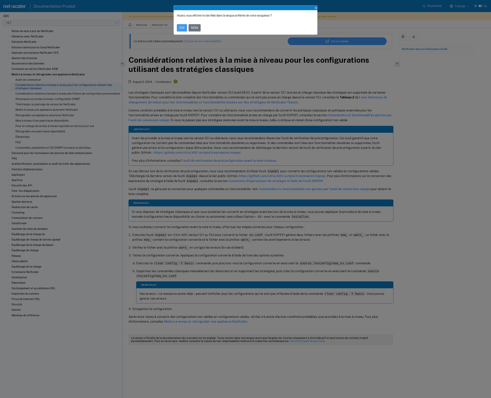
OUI (182, 28)
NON (194, 28)
